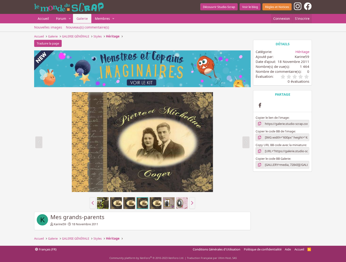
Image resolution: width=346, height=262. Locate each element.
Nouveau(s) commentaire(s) (87, 27)
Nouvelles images (48, 27)
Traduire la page (48, 43)
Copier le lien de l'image (272, 117)
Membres (102, 18)
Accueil (43, 18)
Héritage (302, 51)
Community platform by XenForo (146, 258)
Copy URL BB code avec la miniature (281, 145)
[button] (70, 18)
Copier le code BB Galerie (273, 158)
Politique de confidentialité (263, 249)
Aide (288, 249)
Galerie (82, 18)
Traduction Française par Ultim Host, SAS (212, 258)
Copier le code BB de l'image (275, 131)
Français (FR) (47, 249)
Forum (61, 18)
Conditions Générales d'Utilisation (216, 249)
